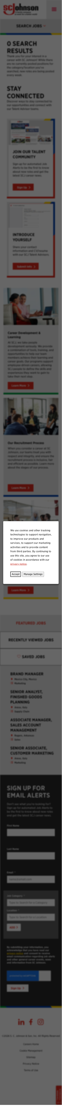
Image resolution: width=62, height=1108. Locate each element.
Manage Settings (33, 573)
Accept (16, 573)
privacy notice (18, 563)
